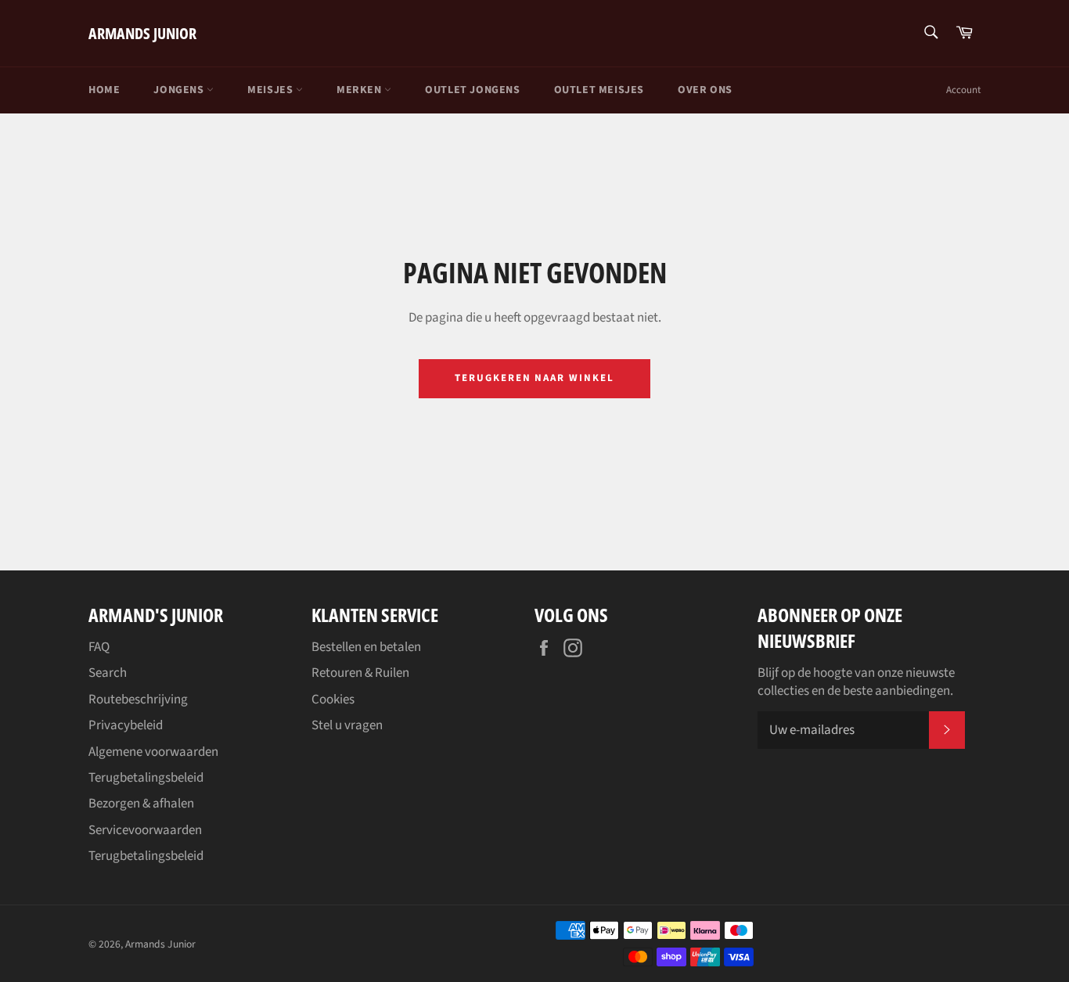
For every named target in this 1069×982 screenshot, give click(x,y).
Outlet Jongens (472, 90)
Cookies (333, 699)
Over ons (705, 90)
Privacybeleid (125, 725)
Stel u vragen (347, 725)
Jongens (180, 90)
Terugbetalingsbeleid (145, 777)
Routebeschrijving (138, 699)
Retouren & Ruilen (360, 673)
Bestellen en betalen (366, 647)
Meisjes (271, 90)
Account (963, 90)
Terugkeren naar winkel (534, 378)
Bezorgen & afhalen (141, 803)
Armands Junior (142, 33)
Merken (360, 90)
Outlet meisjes (599, 90)
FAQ (99, 647)
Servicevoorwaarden (145, 830)
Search (107, 673)
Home (104, 90)
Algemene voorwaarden (153, 752)
